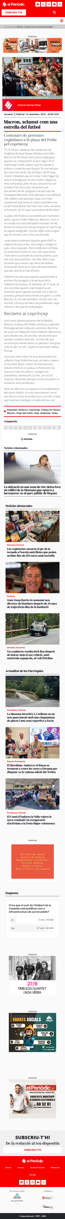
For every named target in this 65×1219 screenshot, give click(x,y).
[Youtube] (54, 4)
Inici (5, 27)
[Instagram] (48, 4)
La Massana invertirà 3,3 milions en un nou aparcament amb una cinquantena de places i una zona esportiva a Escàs (31, 717)
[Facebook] (37, 4)
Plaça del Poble (24, 413)
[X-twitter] (43, 4)
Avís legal (32, 1175)
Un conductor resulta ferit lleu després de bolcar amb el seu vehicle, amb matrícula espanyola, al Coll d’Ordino (31, 654)
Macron (11, 413)
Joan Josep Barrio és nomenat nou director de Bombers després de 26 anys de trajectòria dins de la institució (32, 603)
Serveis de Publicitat (37, 1168)
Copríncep (34, 409)
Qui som (8, 1168)
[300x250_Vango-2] (32, 1051)
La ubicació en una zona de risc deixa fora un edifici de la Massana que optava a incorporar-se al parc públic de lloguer (32, 490)
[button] (54, 12)
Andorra (22, 409)
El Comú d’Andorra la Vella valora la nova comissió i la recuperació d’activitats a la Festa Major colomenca (31, 820)
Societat (12, 27)
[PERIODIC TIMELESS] (32, 994)
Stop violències (42, 413)
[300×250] (32, 880)
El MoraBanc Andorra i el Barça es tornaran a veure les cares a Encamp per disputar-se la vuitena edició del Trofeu (32, 768)
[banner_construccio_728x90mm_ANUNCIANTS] (32, 441)
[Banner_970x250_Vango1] (32, 52)
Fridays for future (50, 409)
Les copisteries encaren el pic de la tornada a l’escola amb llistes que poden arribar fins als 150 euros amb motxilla (31, 552)
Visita (55, 413)
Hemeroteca (55, 1168)
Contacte (21, 1168)
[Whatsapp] (59, 4)
